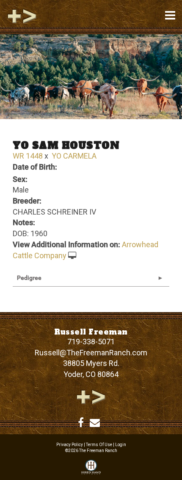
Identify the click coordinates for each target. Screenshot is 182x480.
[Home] (91, 396)
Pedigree (29, 277)
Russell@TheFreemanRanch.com (91, 352)
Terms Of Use (99, 444)
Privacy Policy (69, 444)
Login (120, 444)
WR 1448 (28, 155)
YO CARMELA (74, 155)
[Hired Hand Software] (91, 468)
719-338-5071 (91, 341)
